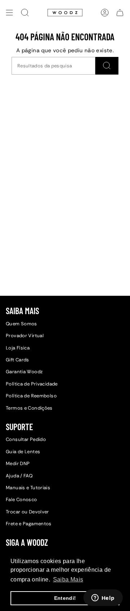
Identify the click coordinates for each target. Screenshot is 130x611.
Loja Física (18, 348)
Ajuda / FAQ (19, 476)
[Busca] (106, 66)
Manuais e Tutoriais (28, 488)
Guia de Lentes (23, 452)
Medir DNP (18, 463)
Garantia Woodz (24, 372)
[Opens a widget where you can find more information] (103, 598)
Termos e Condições (29, 408)
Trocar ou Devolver (27, 512)
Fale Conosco (21, 499)
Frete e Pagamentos (29, 524)
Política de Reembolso (31, 396)
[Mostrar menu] (9, 12)
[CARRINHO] (119, 12)
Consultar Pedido (26, 439)
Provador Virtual (25, 336)
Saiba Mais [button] (68, 579)
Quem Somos (21, 324)
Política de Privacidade (32, 384)
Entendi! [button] (65, 598)
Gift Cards (17, 360)
